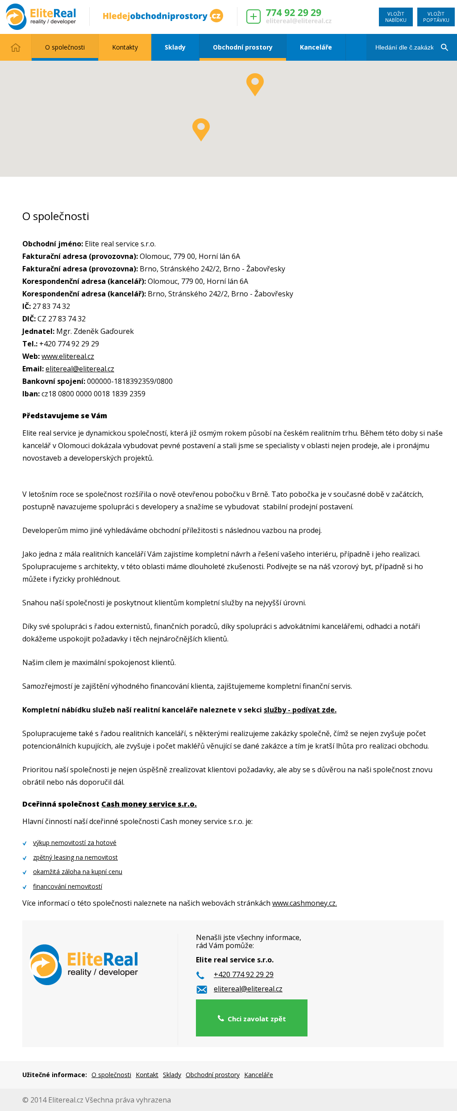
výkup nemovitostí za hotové (74, 842)
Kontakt (147, 1074)
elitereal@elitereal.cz (80, 369)
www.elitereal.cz (68, 356)
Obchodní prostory (243, 47)
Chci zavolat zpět (255, 1018)
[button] (255, 85)
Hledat (444, 38)
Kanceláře (316, 47)
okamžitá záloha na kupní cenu (77, 871)
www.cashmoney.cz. (304, 903)
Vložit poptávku (436, 16)
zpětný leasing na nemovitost (75, 857)
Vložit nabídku (396, 16)
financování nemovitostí (67, 886)
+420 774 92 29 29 (244, 975)
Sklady (175, 47)
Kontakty (125, 47)
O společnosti (65, 47)
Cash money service (138, 804)
